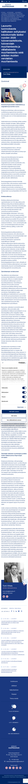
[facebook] (11, 611)
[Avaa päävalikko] (25, 5)
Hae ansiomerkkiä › (14, 733)
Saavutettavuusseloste (9, 775)
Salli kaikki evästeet (14, 411)
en (6, 1)
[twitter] (13, 611)
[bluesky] (18, 611)
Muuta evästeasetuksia (21, 777)
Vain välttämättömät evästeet (14, 420)
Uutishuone (10, 12)
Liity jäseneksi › (14, 722)
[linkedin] (16, 611)
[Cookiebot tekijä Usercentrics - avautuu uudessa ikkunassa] (20, 363)
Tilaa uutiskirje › (14, 711)
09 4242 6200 (15, 759)
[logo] (8, 5)
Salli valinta (14, 415)
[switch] (24, 392)
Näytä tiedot (20, 407)
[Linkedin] (4, 596)
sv (9, 1)
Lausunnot (18, 12)
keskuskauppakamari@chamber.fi (15, 761)
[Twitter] (7, 596)
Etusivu (3, 12)
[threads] (21, 611)
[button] (24, 1)
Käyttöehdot (13, 777)
